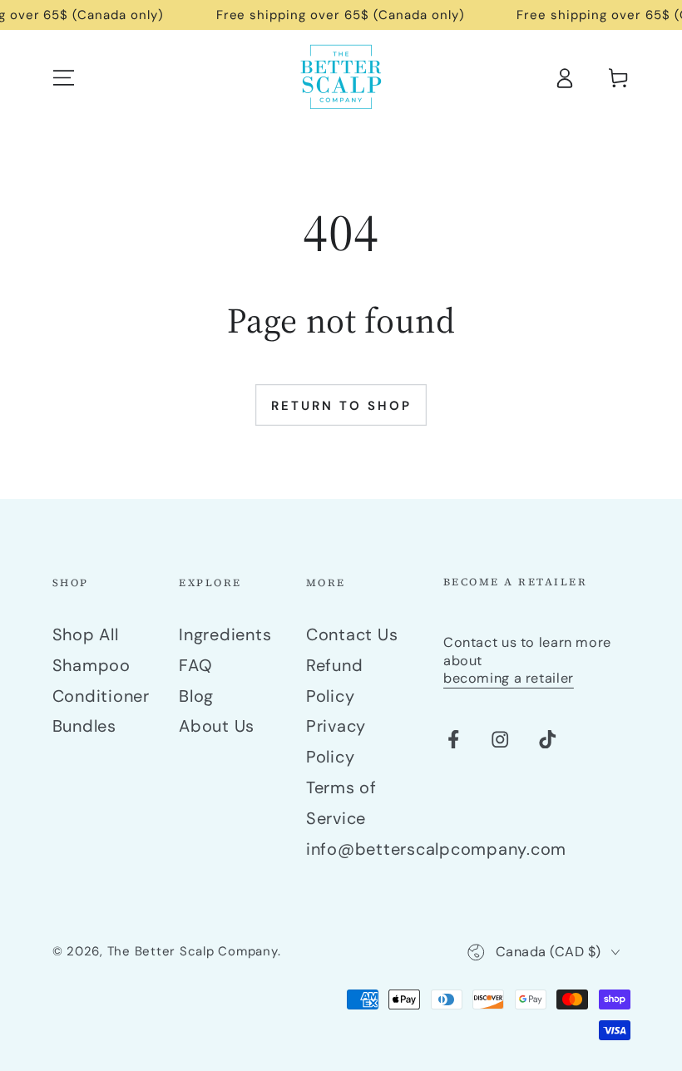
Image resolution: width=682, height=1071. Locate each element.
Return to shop (341, 405)
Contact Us (352, 634)
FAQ (195, 665)
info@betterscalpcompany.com (436, 849)
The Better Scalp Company (192, 951)
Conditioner (101, 696)
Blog (196, 696)
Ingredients (225, 634)
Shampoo (91, 665)
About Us (217, 726)
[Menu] (64, 78)
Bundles (84, 726)
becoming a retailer (508, 678)
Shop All (85, 634)
